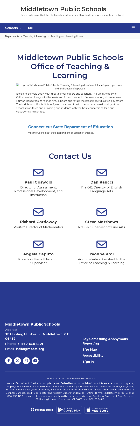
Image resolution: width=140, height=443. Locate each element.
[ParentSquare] (42, 409)
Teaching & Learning (34, 36)
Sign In (88, 362)
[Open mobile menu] (133, 28)
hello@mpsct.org (30, 349)
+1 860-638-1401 (30, 344)
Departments (12, 36)
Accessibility (93, 355)
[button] (13, 28)
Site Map (90, 349)
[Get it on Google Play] (69, 410)
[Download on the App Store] (97, 410)
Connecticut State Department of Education (70, 127)
